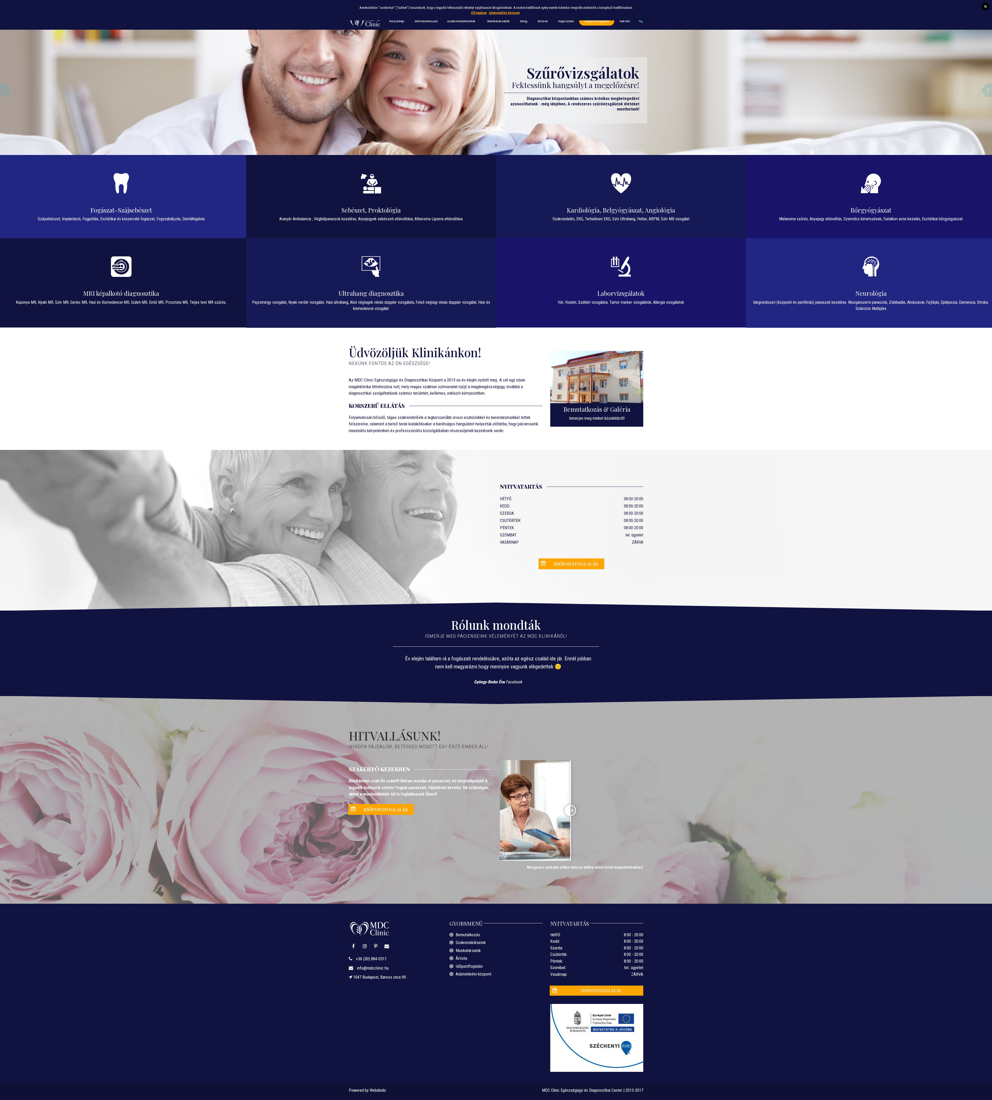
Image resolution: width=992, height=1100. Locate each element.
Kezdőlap (396, 20)
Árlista (543, 20)
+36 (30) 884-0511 (371, 958)
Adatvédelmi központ (473, 974)
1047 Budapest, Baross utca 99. (379, 977)
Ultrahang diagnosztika (371, 293)
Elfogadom (479, 13)
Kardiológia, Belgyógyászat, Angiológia (621, 210)
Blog (523, 20)
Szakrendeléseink (461, 20)
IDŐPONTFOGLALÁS (576, 564)
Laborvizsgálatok (621, 293)
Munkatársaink (498, 20)
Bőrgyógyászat (870, 210)
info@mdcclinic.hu (372, 968)
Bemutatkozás (426, 20)
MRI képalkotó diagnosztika (121, 293)
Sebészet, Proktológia (371, 210)
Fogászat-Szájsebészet (121, 210)
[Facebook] (354, 946)
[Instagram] (365, 946)
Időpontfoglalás (596, 20)
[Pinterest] (376, 946)
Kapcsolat (566, 20)
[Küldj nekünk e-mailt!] (387, 946)
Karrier (624, 20)
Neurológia (871, 293)
